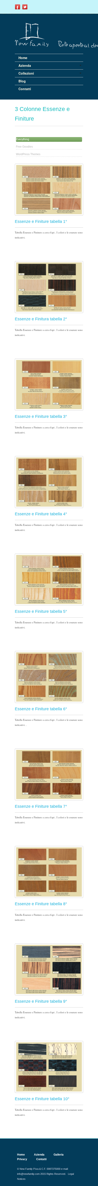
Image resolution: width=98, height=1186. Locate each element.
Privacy (22, 1159)
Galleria (59, 1154)
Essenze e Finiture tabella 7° (41, 806)
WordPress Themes (28, 154)
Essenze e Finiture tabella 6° (41, 709)
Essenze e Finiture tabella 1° (41, 221)
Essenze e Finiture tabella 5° (41, 611)
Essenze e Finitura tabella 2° (41, 319)
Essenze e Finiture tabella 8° (41, 904)
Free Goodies (24, 146)
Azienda (39, 1154)
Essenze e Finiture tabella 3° (41, 416)
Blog (22, 81)
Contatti (24, 88)
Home (22, 57)
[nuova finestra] (17, 8)
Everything (22, 139)
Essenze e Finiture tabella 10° (42, 1099)
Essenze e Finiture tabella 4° (41, 514)
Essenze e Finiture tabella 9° (41, 1001)
